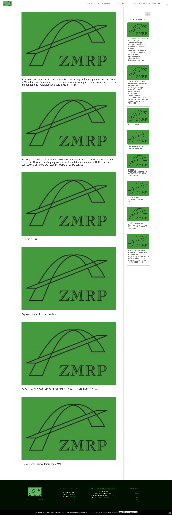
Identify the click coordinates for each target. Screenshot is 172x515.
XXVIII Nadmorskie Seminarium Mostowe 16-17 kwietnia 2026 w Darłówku (137, 226)
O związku (106, 3)
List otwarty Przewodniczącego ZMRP (42, 464)
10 (102, 474)
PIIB (137, 500)
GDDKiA (137, 502)
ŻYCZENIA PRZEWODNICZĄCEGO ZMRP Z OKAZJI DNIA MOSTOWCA (59, 389)
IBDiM (73, 497)
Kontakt (162, 3)
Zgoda (121, 512)
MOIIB (137, 497)
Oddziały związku (137, 3)
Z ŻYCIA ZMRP (30, 239)
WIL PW (137, 493)
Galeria (152, 3)
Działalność (120, 3)
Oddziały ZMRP (137, 491)
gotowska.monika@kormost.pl (105, 497)
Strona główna (93, 3)
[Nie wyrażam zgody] (170, 513)
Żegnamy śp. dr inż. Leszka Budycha (42, 314)
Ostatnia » (113, 474)
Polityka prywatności (35, 499)
